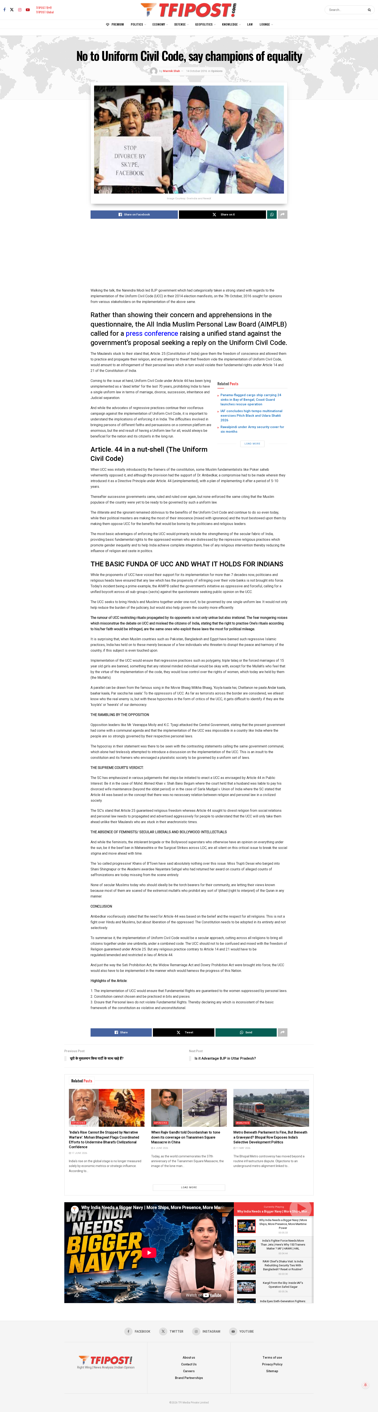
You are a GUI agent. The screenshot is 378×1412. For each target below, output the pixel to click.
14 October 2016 (196, 71)
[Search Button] (370, 9)
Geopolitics (204, 24)
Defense (180, 24)
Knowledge (230, 24)
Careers (189, 1371)
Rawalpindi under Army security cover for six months (252, 429)
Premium (118, 24)
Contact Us (189, 1364)
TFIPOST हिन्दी (44, 7)
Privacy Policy (272, 1364)
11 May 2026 (242, 1148)
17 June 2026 (79, 1153)
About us (189, 1357)
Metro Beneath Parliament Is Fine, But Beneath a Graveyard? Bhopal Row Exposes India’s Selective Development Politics (270, 1137)
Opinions (216, 71)
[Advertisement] (189, 257)
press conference (153, 334)
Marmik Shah (171, 71)
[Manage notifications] (365, 1384)
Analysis (242, 1123)
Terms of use (272, 1357)
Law (250, 24)
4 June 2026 (160, 1148)
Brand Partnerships (189, 1378)
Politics (137, 24)
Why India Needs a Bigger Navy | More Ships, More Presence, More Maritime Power (296, 1211)
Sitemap (272, 1371)
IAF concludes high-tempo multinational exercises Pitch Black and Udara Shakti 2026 (251, 416)
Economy (158, 24)
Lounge (265, 24)
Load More (252, 444)
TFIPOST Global (45, 12)
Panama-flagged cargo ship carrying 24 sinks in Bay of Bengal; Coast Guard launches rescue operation (250, 400)
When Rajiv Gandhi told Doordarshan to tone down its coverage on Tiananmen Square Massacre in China (185, 1137)
